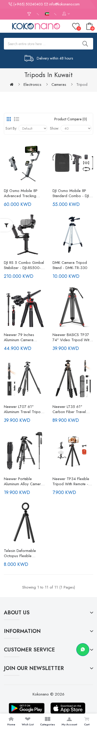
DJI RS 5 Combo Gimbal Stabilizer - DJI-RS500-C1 (24, 265)
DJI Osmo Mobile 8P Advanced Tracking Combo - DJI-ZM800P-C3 (23, 193)
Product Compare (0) (70, 119)
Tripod (81, 84)
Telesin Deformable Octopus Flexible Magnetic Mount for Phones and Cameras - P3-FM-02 (23, 553)
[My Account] (66, 14)
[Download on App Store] (68, 708)
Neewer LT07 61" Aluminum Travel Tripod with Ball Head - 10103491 (23, 409)
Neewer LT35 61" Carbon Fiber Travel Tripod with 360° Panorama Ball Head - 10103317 (71, 409)
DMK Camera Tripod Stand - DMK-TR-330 (70, 265)
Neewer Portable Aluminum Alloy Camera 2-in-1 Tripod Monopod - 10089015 (23, 481)
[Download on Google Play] (27, 708)
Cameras (58, 84)
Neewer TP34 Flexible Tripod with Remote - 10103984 (71, 481)
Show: (54, 128)
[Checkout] (29, 14)
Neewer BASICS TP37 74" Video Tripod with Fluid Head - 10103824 (72, 337)
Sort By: (11, 128)
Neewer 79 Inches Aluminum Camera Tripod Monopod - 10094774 (19, 337)
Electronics (32, 84)
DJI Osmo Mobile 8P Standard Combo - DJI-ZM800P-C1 (71, 193)
